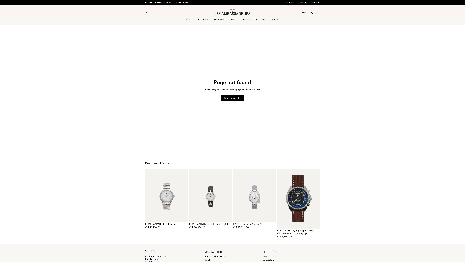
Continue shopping (232, 98)
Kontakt (289, 2)
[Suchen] (146, 12)
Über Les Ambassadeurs (215, 257)
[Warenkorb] (317, 12)
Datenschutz (268, 260)
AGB (265, 257)
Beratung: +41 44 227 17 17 (309, 2)
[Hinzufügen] (184, 218)
